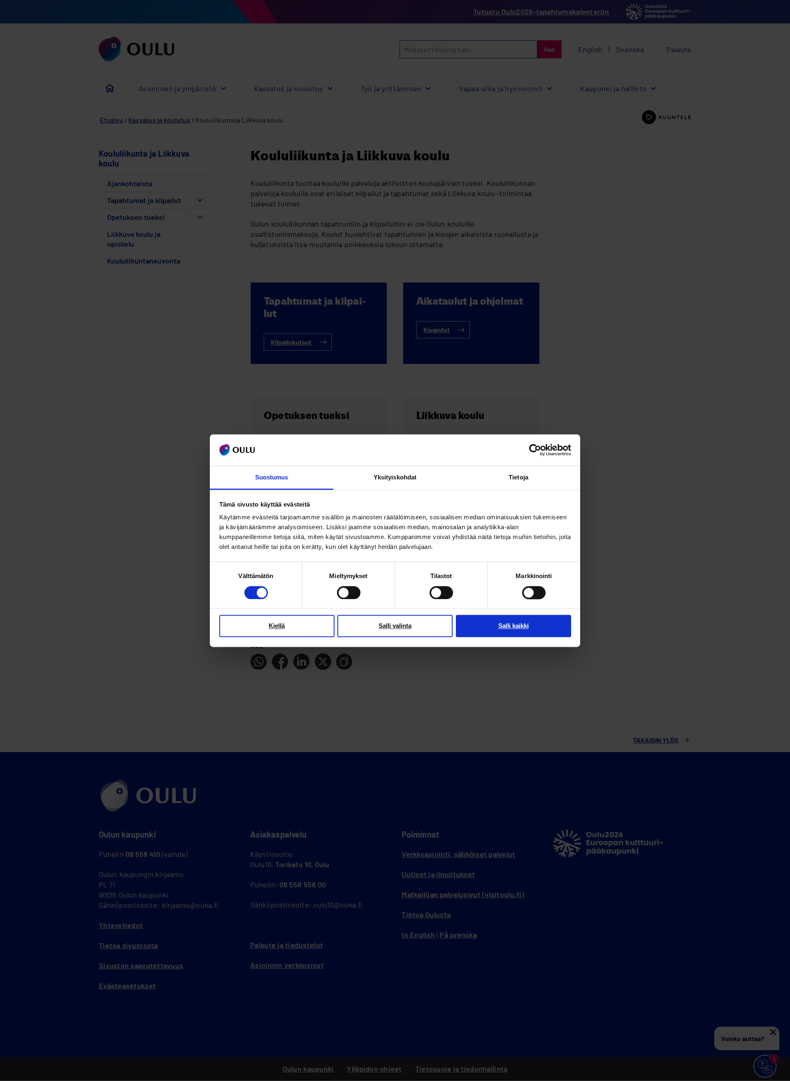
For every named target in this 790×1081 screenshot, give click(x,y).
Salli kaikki (513, 626)
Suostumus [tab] (271, 477)
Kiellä (277, 626)
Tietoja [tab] (518, 477)
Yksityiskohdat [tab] (395, 477)
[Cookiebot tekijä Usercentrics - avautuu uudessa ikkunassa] (535, 450)
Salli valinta (395, 626)
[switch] (348, 592)
